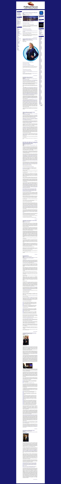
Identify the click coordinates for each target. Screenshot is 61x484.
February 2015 (40, 80)
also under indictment (25, 119)
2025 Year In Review (19, 12)
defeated (32, 116)
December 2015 (40, 76)
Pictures (17, 21)
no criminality (31, 297)
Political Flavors (30, 5)
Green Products (18, 35)
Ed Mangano (18, 32)
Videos (17, 25)
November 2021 (40, 42)
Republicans (28, 114)
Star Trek (18, 48)
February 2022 (40, 41)
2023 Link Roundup (18, 13)
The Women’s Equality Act (25, 182)
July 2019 (40, 56)
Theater (17, 49)
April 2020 (40, 51)
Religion (18, 45)
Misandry (18, 39)
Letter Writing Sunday (19, 38)
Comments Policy (40, 17)
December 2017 (40, 66)
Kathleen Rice (33, 257)
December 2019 (40, 53)
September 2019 (40, 55)
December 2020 (40, 47)
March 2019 (40, 58)
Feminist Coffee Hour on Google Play (26, 64)
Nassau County (18, 41)
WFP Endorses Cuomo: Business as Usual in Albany (30, 220)
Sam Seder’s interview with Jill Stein (29, 346)
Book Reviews (18, 29)
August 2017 (40, 68)
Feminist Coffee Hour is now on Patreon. (27, 69)
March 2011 (40, 102)
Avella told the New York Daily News (30, 166)
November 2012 (40, 91)
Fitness (17, 34)
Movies (17, 40)
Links (17, 20)
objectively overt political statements (27, 289)
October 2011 (40, 98)
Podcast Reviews (18, 22)
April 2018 (40, 64)
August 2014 (40, 82)
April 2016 (40, 74)
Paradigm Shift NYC (41, 32)
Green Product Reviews (19, 19)
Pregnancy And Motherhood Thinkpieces (19, 23)
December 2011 (40, 97)
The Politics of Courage (41, 34)
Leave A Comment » (35, 37)
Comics (17, 30)
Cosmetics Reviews (18, 31)
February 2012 (40, 96)
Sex (17, 47)
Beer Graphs (40, 29)
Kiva (39, 31)
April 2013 (40, 89)
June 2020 (40, 50)
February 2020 (40, 52)
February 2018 (40, 65)
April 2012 (40, 95)
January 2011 (40, 103)
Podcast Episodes (26, 39)
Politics (17, 44)
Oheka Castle (29, 317)
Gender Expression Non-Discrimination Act (29, 184)
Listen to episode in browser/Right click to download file (28, 65)
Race (23, 432)
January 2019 (40, 59)
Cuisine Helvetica (40, 30)
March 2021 (40, 45)
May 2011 (40, 101)
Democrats (27, 40)
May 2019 (40, 57)
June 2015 (40, 79)
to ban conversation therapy (26, 185)
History (17, 36)
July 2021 (40, 44)
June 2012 (40, 94)
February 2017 (40, 70)
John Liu (28, 211)
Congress (25, 40)
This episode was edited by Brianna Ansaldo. (27, 70)
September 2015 (40, 78)
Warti (23, 113)
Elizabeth (24, 14)
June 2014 (40, 83)
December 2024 (40, 37)
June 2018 (40, 63)
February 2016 (40, 75)
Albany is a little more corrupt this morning (29, 112)
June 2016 (40, 73)
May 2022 (40, 40)
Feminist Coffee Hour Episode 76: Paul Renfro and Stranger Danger (19, 15)
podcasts (18, 43)
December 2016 (40, 71)
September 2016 (40, 72)
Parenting (18, 42)
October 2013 (40, 86)
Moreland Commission (25, 79)
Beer (17, 28)
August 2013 (40, 87)
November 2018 (40, 60)
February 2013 (40, 90)
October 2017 (40, 67)
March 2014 (40, 84)
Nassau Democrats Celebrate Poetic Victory (29, 430)
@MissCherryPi (40, 20)
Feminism (18, 33)
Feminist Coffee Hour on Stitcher (26, 63)
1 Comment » (36, 110)
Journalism (18, 37)
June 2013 (40, 88)
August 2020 (40, 49)
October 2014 (40, 81)
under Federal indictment (31, 118)
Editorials (18, 18)
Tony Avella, (36, 353)
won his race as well (29, 119)
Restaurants (18, 46)
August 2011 (40, 99)
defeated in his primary (26, 127)
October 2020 (40, 48)
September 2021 (40, 43)
